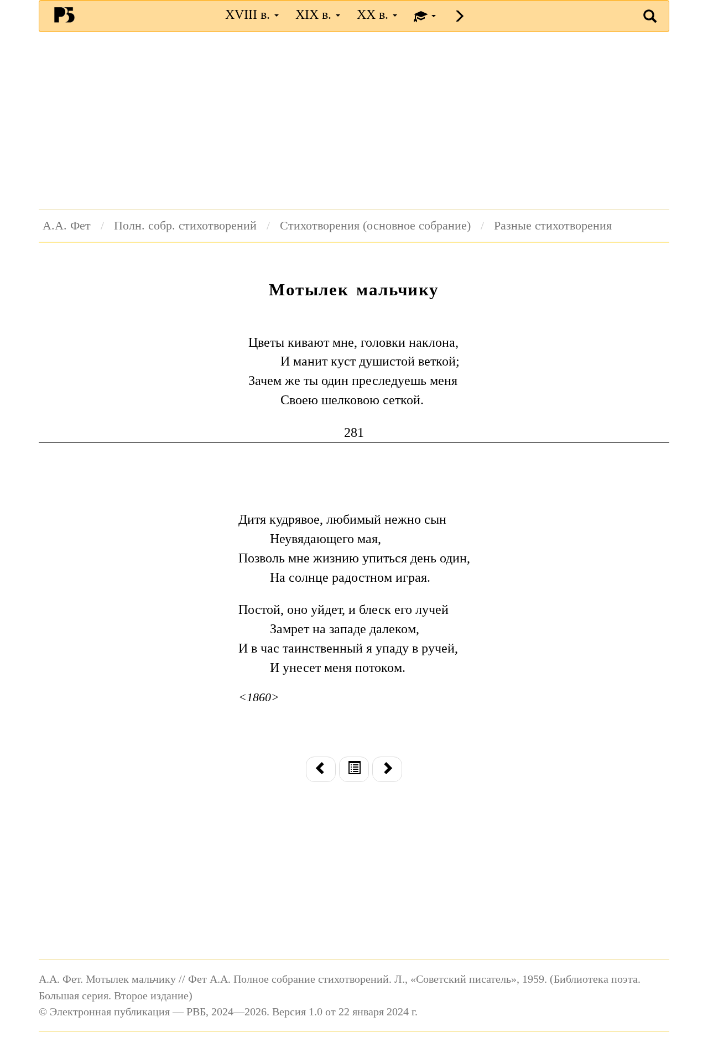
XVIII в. (249, 14)
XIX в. (315, 14)
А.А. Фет (67, 225)
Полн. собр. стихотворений (185, 225)
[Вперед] (387, 769)
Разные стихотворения (553, 225)
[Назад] (321, 769)
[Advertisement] (354, 120)
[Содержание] (354, 769)
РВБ (64, 14)
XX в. (374, 14)
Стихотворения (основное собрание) (375, 225)
